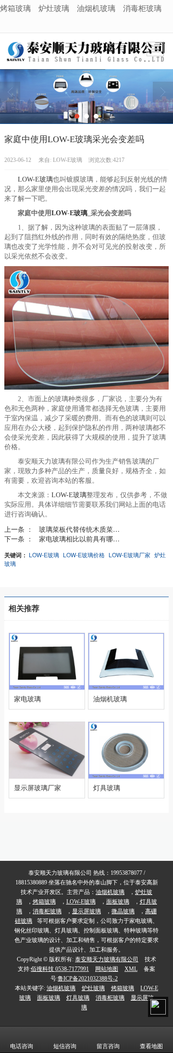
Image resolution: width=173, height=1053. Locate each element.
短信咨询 (64, 1046)
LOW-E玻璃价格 (84, 555)
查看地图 (151, 1046)
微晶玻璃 (123, 911)
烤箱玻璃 (15, 7)
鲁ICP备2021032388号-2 (88, 978)
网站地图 (106, 969)
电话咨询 (21, 1046)
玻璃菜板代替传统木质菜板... (82, 529)
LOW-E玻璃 (35, 179)
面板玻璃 (117, 901)
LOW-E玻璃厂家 (129, 555)
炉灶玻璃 (53, 7)
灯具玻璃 (77, 997)
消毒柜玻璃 (142, 7)
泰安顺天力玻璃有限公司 (106, 959)
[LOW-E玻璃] (86, 328)
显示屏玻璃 (86, 911)
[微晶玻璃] (86, 96)
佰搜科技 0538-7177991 (60, 969)
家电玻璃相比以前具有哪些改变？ (84, 538)
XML (130, 969)
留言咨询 (108, 1046)
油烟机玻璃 (96, 7)
